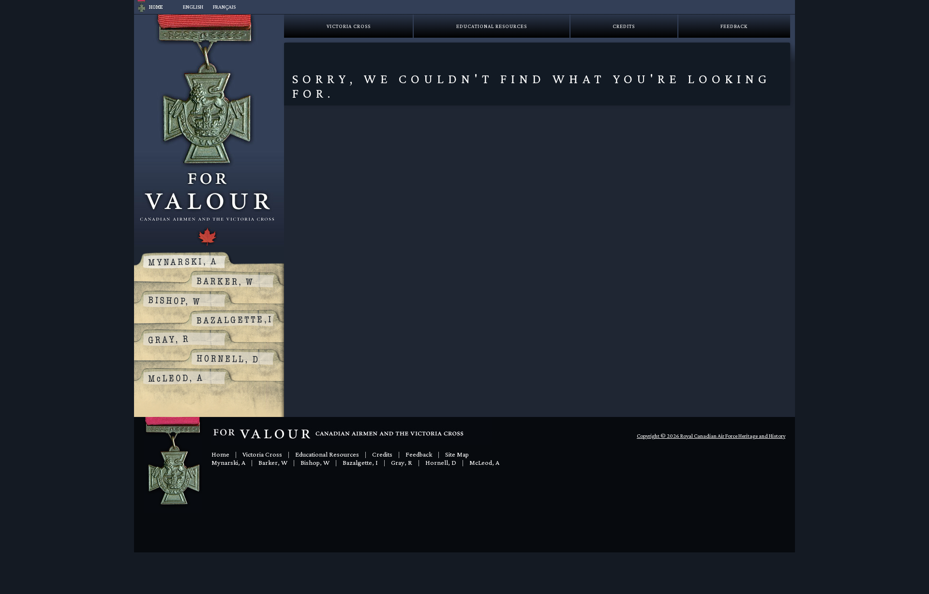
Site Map (457, 454)
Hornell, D (440, 462)
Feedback (734, 26)
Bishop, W (315, 462)
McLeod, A (484, 462)
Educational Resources (491, 26)
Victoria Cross (349, 26)
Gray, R (401, 462)
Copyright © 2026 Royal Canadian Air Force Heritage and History (711, 435)
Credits (624, 26)
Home (220, 454)
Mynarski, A (228, 462)
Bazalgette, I (360, 462)
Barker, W (272, 462)
